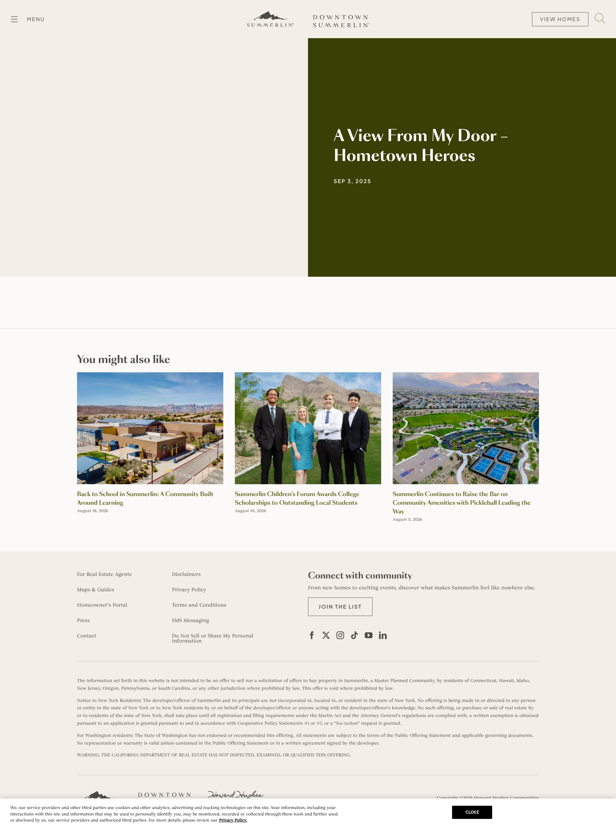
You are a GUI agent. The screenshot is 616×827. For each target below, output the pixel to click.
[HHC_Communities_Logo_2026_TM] (236, 793)
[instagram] (340, 635)
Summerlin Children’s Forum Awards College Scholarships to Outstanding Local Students (297, 498)
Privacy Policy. (233, 820)
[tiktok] (354, 635)
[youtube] (368, 635)
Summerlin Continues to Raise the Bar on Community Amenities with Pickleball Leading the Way (462, 503)
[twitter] (326, 635)
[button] (340, 606)
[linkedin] (383, 635)
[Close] (606, 812)
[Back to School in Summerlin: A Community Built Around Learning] (150, 375)
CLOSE (472, 811)
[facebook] (312, 635)
